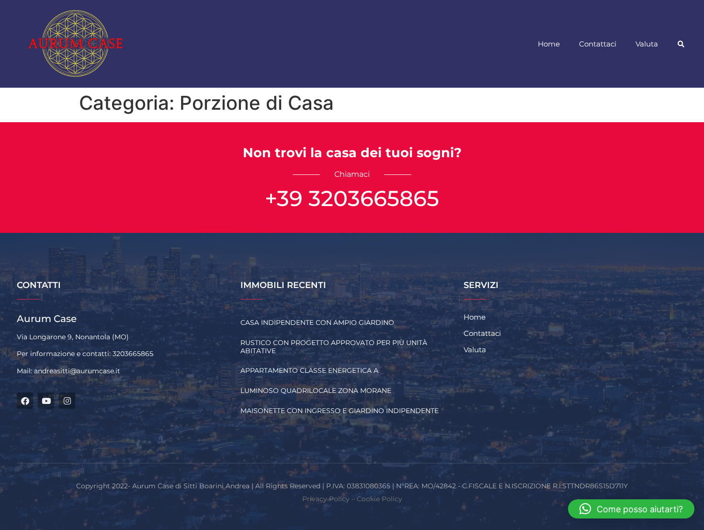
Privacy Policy (326, 499)
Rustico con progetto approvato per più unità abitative (333, 346)
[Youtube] (46, 400)
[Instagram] (67, 400)
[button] (681, 44)
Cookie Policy (379, 499)
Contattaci (597, 43)
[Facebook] (25, 400)
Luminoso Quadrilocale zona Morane (315, 390)
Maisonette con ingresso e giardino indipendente (339, 410)
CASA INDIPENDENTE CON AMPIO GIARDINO (317, 322)
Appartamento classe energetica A (309, 370)
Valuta (647, 43)
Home (549, 43)
